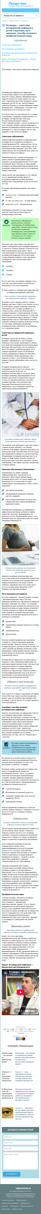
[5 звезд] (10, 1031)
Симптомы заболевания (12, 45)
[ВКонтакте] (17, 1038)
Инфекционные (21, 1200)
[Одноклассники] (20, 1038)
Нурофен (16, 850)
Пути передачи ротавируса (13, 49)
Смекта (14, 872)
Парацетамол (7, 850)
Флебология (14, 1206)
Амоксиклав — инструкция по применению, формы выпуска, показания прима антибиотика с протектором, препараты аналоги (25, 1058)
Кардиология (25, 1203)
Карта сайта (6, 1209)
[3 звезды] (24, 1029)
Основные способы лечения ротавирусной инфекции (19, 54)
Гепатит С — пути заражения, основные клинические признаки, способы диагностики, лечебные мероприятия (24, 1076)
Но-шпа (17, 861)
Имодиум (14, 885)
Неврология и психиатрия (10, 1203)
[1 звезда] (8, 1029)
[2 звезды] (16, 1029)
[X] (23, 1038)
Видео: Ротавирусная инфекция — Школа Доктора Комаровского (19, 60)
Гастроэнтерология (8, 1200)
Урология (5, 1206)
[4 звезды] (33, 1029)
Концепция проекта (27, 1206)
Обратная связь (17, 1209)
